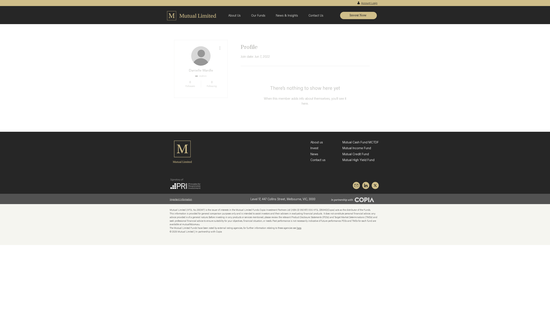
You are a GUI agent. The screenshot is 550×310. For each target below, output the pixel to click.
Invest (314, 148)
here (299, 228)
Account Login (369, 3)
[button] (236, 15)
